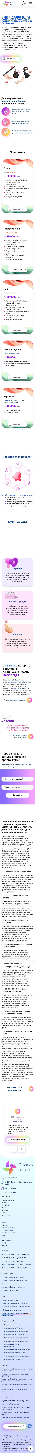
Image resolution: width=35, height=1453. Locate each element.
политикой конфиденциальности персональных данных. (17, 1450)
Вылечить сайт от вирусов (10, 1404)
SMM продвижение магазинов (11, 1310)
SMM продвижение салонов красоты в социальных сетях (14, 1314)
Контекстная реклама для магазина (13, 1258)
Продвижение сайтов (8, 1233)
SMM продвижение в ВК (9, 1300)
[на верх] (4, 1449)
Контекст (4, 1238)
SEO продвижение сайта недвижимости (15, 1338)
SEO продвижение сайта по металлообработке (11, 1345)
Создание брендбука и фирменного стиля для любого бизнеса (17, 1370)
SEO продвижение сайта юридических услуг (16, 1356)
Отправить (17, 795)
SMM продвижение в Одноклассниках (14, 1303)
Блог (3, 1213)
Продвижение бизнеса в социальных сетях (16, 1306)
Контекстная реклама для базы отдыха (14, 1267)
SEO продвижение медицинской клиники (15, 1349)
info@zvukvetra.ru (11, 1188)
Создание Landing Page (9, 1290)
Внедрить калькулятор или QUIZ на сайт (15, 1417)
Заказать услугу (18, 209)
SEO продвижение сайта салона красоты (15, 1341)
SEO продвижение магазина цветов (13, 1352)
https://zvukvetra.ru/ (25, 1444)
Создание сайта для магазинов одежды (15, 1280)
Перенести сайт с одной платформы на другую (15, 1413)
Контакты (4, 1210)
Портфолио (5, 1205)
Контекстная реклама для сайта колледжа (16, 1264)
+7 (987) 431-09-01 (11, 1177)
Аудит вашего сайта (8, 1228)
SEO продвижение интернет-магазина (14, 1331)
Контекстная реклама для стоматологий (15, 1254)
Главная (4, 1202)
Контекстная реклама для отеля (12, 1261)
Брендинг (4, 1225)
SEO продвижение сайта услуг (12, 1359)
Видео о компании (7, 1200)
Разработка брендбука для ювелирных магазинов (14, 1390)
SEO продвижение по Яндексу (12, 1328)
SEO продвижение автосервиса (12, 1334)
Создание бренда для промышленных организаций (14, 1375)
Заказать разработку (18, 1139)
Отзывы (4, 1207)
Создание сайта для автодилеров (13, 1277)
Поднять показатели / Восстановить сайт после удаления (15, 1408)
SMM (3, 1235)
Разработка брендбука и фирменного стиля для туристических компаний (16, 1380)
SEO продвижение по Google (11, 1325)
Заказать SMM (11, 59)
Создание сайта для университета (13, 1287)
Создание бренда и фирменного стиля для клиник (16, 1385)
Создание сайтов (7, 1230)
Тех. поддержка (6, 1240)
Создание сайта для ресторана (12, 1284)
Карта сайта (5, 1215)
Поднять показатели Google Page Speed (15, 1401)
